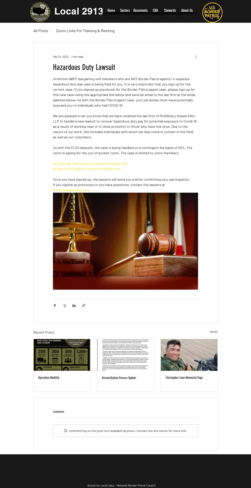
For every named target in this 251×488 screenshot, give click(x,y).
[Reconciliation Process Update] (125, 355)
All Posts (40, 30)
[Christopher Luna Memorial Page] (189, 355)
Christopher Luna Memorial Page (184, 378)
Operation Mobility (48, 378)
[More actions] (195, 56)
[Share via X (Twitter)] (64, 305)
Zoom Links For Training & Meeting (85, 30)
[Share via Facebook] (55, 305)
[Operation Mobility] (62, 355)
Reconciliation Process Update (119, 378)
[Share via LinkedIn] (74, 305)
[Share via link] (83, 305)
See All (214, 331)
